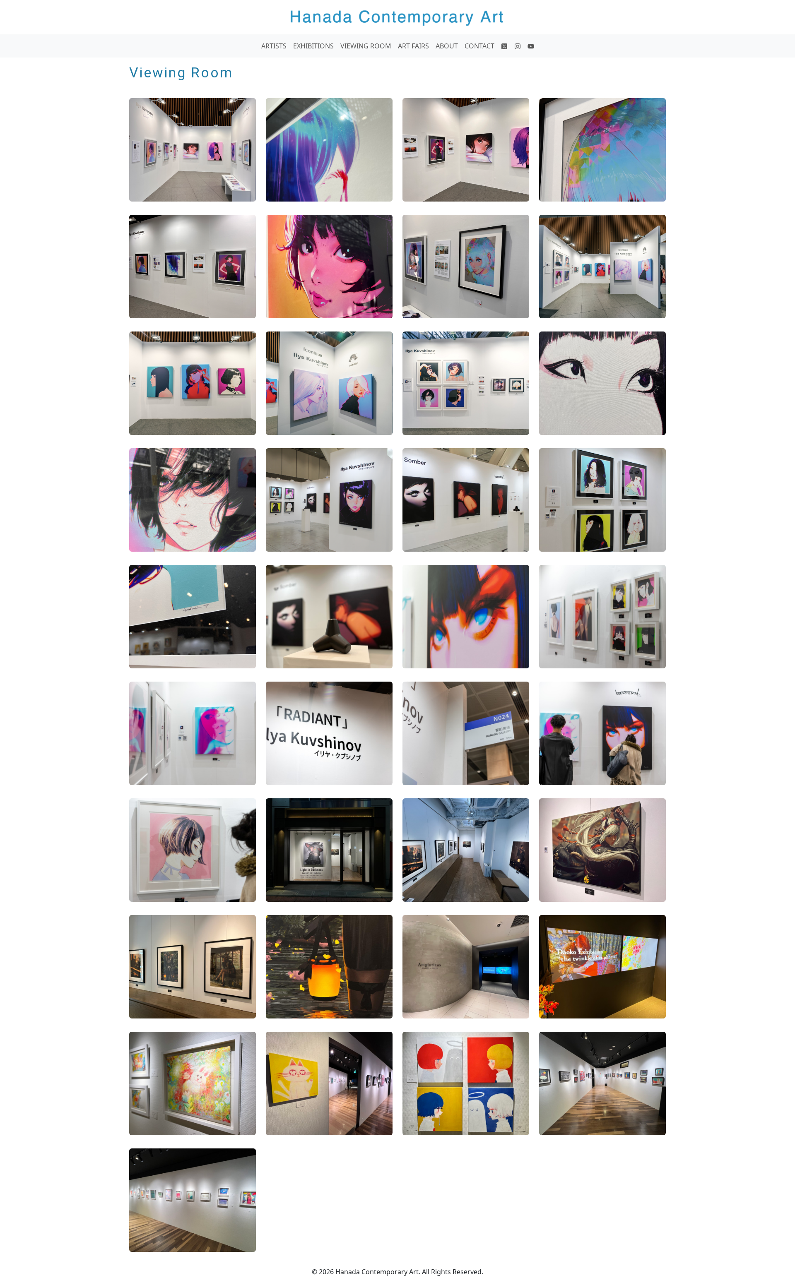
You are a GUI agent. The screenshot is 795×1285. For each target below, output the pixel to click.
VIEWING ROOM (365, 45)
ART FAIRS (413, 45)
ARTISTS (274, 45)
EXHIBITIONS (313, 45)
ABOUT (447, 45)
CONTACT (479, 45)
